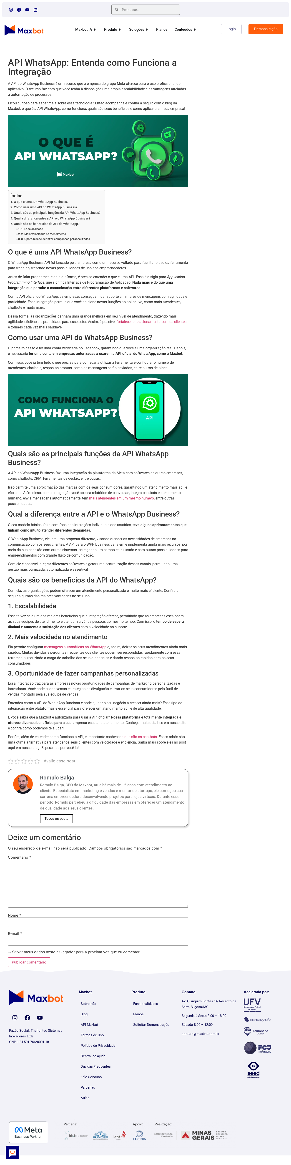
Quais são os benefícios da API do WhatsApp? (47, 224)
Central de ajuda (93, 1056)
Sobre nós (88, 1004)
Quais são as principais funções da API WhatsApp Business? (57, 213)
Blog (84, 1014)
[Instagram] (11, 10)
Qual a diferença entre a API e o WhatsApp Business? (52, 218)
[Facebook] (19, 10)
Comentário (19, 857)
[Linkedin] (35, 10)
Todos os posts (56, 819)
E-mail (15, 933)
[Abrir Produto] (120, 29)
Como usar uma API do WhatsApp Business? (45, 207)
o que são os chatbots (139, 737)
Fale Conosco (91, 1077)
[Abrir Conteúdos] (195, 29)
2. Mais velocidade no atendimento (43, 234)
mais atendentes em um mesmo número (121, 498)
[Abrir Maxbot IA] (95, 29)
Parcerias (88, 1087)
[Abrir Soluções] (147, 29)
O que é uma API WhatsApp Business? (41, 202)
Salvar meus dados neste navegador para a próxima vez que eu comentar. (76, 952)
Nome (14, 915)
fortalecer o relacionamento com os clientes (151, 322)
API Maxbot (89, 1025)
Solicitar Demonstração (151, 1025)
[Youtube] (27, 10)
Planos (138, 1014)
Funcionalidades (145, 1004)
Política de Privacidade (98, 1046)
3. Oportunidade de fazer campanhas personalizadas (55, 239)
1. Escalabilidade (32, 229)
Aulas (85, 1098)
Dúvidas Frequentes (96, 1066)
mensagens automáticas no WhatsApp (75, 647)
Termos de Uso (92, 1035)
